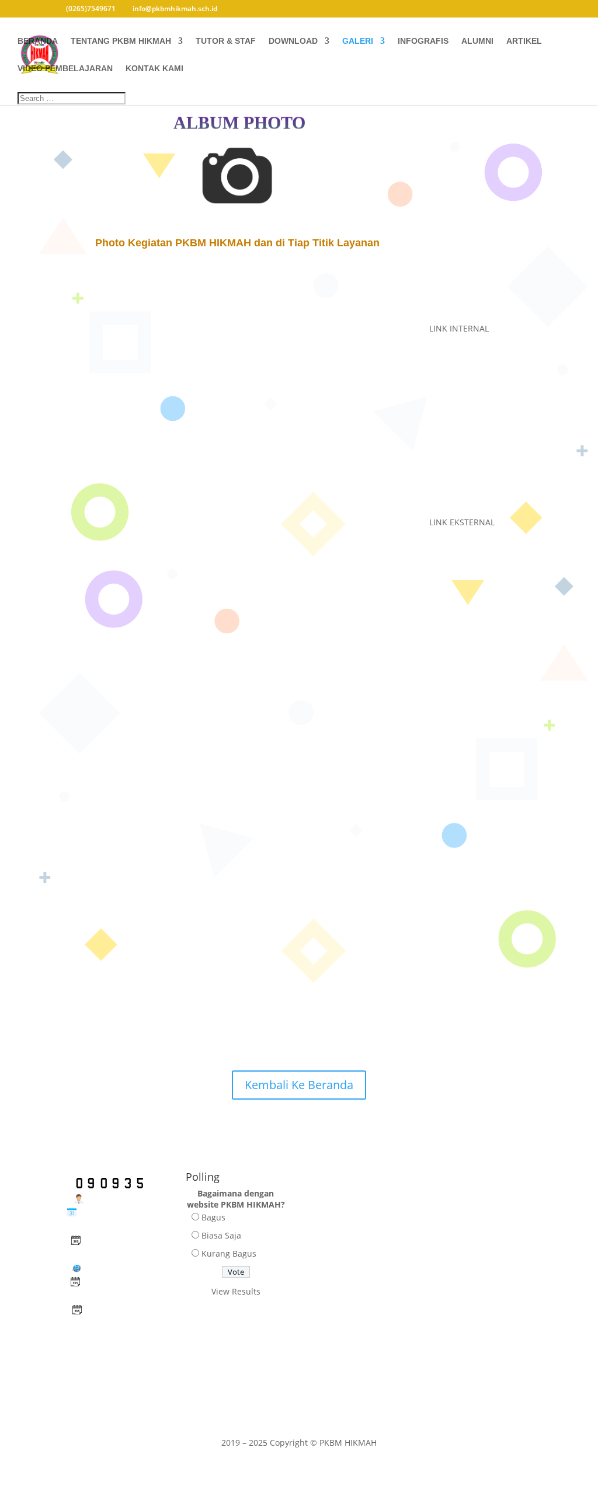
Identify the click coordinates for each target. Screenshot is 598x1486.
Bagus (213, 1217)
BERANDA (38, 41)
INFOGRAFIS (423, 41)
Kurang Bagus (228, 1253)
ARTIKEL (524, 41)
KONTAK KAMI (154, 68)
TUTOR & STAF (226, 41)
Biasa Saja (221, 1235)
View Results (235, 1291)
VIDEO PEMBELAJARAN (65, 68)
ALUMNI (477, 41)
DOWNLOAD (293, 41)
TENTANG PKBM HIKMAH (121, 41)
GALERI (357, 41)
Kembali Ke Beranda (299, 1085)
